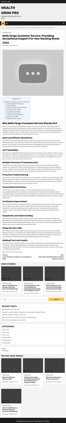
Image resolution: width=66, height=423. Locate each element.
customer (8, 252)
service (16, 252)
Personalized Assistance (12, 111)
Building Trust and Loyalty (13, 118)
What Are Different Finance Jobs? (11, 309)
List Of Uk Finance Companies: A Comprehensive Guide (16, 257)
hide (19, 98)
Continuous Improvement (13, 113)
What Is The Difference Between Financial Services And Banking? (10, 287)
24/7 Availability (10, 105)
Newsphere (38, 421)
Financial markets (6, 337)
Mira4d (4, 349)
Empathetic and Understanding (14, 114)
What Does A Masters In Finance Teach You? (14, 315)
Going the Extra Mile (11, 116)
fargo (12, 252)
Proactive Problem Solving (13, 109)
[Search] (64, 23)
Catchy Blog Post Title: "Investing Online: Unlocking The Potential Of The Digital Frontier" (32, 288)
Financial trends (6, 343)
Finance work (5, 335)
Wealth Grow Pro (14, 45)
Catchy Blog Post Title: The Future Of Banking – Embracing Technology (54, 287)
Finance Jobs (5, 329)
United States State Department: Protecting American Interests (51, 257)
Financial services (6, 32)
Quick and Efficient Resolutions (14, 103)
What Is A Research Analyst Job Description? (14, 320)
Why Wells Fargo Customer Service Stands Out (16, 102)
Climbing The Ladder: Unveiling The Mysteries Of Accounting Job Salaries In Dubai (23, 312)
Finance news (5, 332)
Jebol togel (5, 350)
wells (20, 252)
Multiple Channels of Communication (16, 107)
